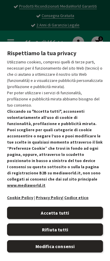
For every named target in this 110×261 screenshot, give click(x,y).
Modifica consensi (55, 246)
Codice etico (76, 197)
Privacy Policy (49, 197)
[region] (55, 151)
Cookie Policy (20, 197)
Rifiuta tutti (55, 230)
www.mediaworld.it (26, 185)
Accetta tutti (55, 213)
